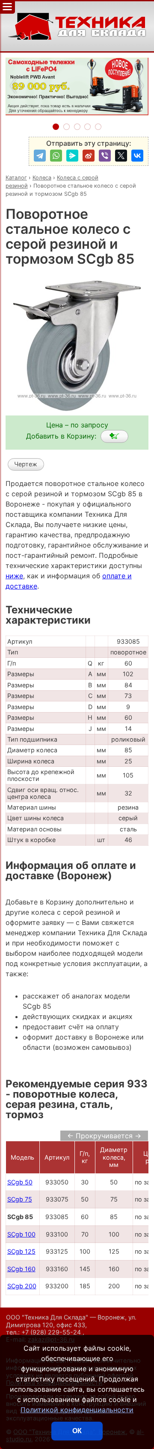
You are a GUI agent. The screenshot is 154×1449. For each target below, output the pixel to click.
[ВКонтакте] (137, 155)
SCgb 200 (21, 1286)
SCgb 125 (21, 1251)
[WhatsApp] (56, 155)
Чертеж (25, 464)
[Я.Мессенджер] (72, 155)
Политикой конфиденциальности (77, 1409)
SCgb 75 (19, 1199)
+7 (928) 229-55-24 (52, 1332)
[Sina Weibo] (88, 155)
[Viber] (105, 155)
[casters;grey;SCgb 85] (114, 436)
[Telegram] (40, 155)
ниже (14, 575)
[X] (121, 155)
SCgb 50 (20, 1182)
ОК (77, 1430)
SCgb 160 (21, 1268)
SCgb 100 (21, 1234)
